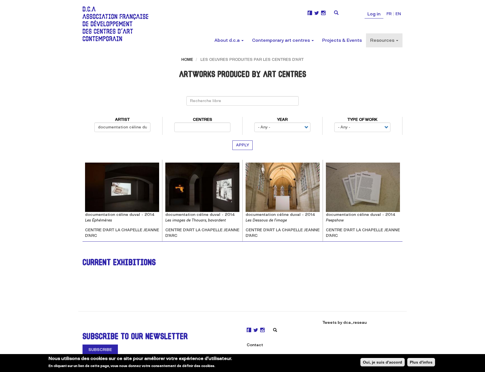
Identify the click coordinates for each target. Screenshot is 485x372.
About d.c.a (227, 40)
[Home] (118, 23)
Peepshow (335, 220)
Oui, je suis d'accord (382, 362)
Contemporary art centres (281, 40)
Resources (382, 40)
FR (389, 13)
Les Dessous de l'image (266, 220)
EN (398, 13)
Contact (255, 345)
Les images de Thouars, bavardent (195, 220)
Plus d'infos (421, 362)
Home (187, 59)
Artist (122, 119)
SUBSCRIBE (100, 349)
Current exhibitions (119, 263)
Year (282, 119)
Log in (374, 14)
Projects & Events (342, 40)
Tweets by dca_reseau (344, 322)
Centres (202, 119)
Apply (242, 145)
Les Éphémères (98, 220)
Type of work (362, 119)
